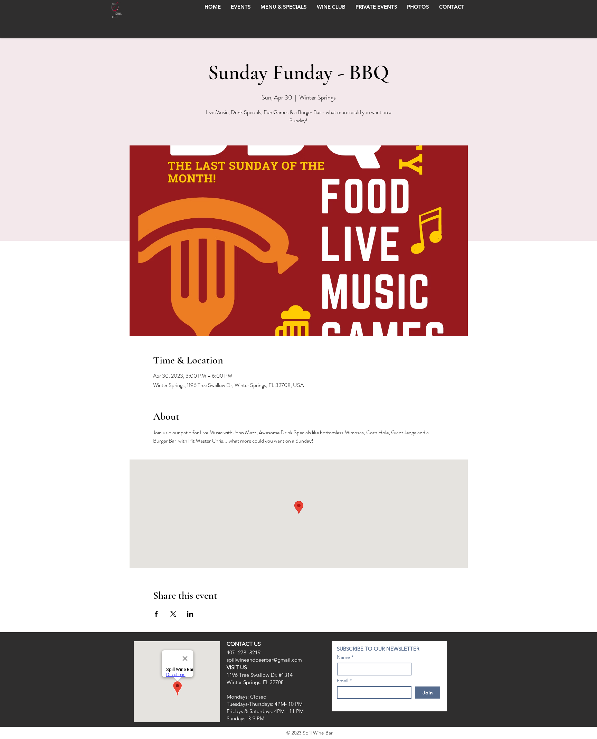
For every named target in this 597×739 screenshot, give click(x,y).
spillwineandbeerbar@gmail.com (264, 659)
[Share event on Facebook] (156, 614)
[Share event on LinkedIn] (190, 614)
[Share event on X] (173, 614)
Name (343, 657)
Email (342, 680)
